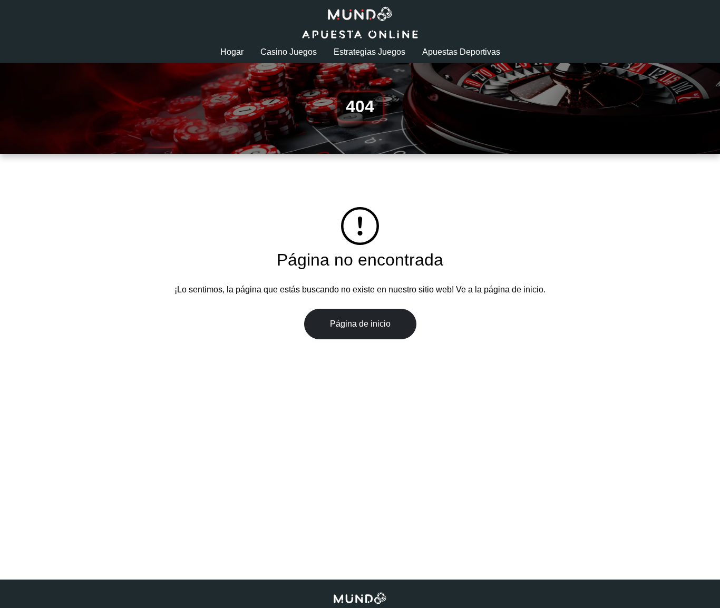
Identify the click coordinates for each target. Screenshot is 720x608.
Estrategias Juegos (369, 51)
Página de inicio (360, 323)
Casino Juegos (288, 51)
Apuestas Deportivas (461, 51)
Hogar (232, 51)
